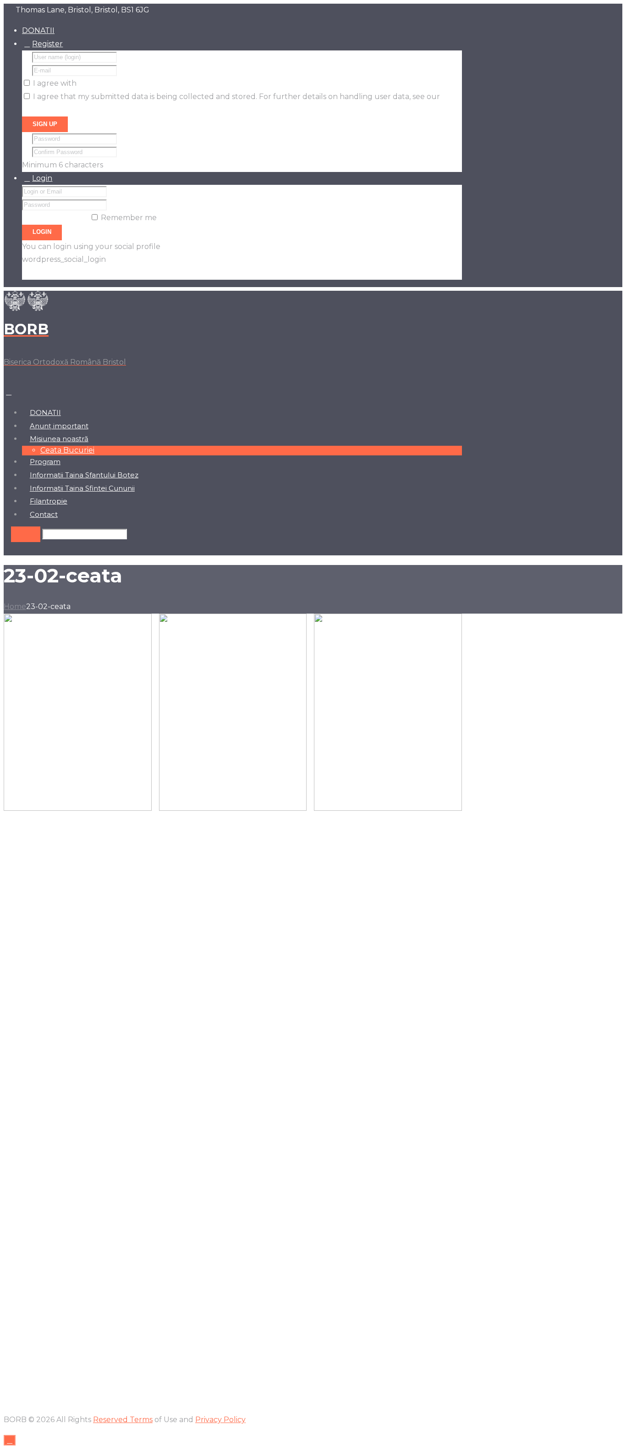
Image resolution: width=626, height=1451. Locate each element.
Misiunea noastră (59, 439)
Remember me (129, 217)
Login (42, 178)
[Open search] (25, 534)
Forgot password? (55, 217)
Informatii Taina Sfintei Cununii (82, 488)
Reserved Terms (123, 1419)
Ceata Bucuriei (67, 450)
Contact (44, 514)
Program (45, 462)
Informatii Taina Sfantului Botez (84, 475)
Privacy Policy (47, 109)
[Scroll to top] (10, 1440)
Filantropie (48, 501)
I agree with (55, 83)
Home (15, 606)
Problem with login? (59, 272)
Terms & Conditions (113, 83)
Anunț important (59, 426)
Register (47, 43)
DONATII (38, 30)
